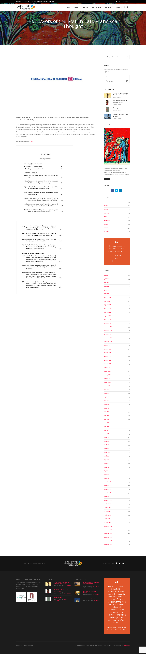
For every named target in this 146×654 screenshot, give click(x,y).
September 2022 (108, 533)
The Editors (95, 586)
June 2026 (106, 434)
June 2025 (106, 430)
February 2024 (107, 356)
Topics (85, 7)
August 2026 (107, 319)
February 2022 (107, 349)
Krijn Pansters (68, 585)
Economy (106, 213)
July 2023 (106, 400)
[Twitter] (116, 1)
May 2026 (106, 478)
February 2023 (107, 352)
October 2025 (107, 522)
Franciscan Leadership (89, 599)
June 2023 (106, 423)
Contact (108, 7)
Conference (96, 7)
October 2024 (107, 518)
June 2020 (106, 412)
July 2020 (106, 389)
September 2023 (108, 537)
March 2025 (107, 452)
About (76, 7)
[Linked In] (119, 1)
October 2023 (107, 515)
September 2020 (108, 526)
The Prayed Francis (59, 597)
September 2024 (108, 541)
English (126, 1)
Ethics (105, 216)
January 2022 (107, 371)
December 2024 (108, 338)
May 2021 (106, 459)
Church (106, 205)
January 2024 (107, 378)
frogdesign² (126, 645)
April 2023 (106, 282)
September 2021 (108, 530)
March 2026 (107, 456)
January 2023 (107, 375)
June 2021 (106, 415)
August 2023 (107, 308)
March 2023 (107, 445)
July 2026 (106, 408)
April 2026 (106, 293)
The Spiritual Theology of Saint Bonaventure (62, 590)
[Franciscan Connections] (25, 7)
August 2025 (107, 316)
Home (68, 7)
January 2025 (107, 382)
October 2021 (107, 507)
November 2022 (108, 489)
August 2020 (107, 297)
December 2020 (108, 323)
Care (105, 202)
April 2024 (106, 286)
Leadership (107, 220)
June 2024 (106, 426)
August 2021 (107, 301)
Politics (106, 224)
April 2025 (106, 290)
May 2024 (106, 471)
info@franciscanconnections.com (43, 1)
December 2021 (108, 327)
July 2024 (106, 404)
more (107, 178)
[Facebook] (114, 1)
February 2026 (107, 364)
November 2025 (108, 500)
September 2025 (108, 544)
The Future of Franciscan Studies (89, 592)
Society (106, 228)
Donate (18, 1)
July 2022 (106, 397)
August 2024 (107, 312)
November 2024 (108, 496)
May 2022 (106, 463)
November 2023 (108, 493)
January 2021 (107, 367)
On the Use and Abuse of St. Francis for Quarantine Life (61, 583)
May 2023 (106, 467)
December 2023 (108, 334)
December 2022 (108, 330)
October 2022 (107, 511)
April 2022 (106, 279)
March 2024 (107, 448)
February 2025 (107, 360)
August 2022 (107, 305)
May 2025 (106, 474)
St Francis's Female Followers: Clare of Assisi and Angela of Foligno (91, 584)
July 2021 (106, 393)
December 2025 (108, 341)
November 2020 (108, 482)
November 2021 (108, 485)
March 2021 (107, 437)
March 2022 (107, 441)
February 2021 (107, 345)
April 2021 (106, 275)
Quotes (116, 260)
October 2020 (107, 504)
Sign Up (26, 1)
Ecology (106, 209)
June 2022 (106, 419)
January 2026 (107, 386)
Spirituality (106, 231)
